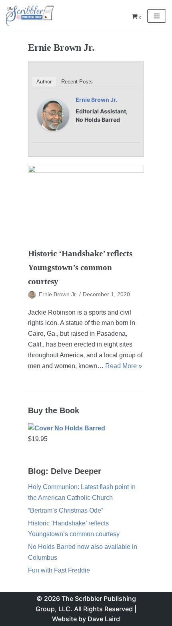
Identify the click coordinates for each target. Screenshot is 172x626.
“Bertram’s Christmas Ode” (65, 510)
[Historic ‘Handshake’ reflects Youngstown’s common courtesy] (86, 203)
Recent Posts (77, 82)
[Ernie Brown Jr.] (53, 129)
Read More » (123, 366)
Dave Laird (104, 619)
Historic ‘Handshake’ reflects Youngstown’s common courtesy (80, 267)
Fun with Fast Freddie (59, 570)
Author (44, 82)
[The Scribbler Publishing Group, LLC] (30, 16)
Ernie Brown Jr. (96, 99)
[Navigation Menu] (156, 16)
